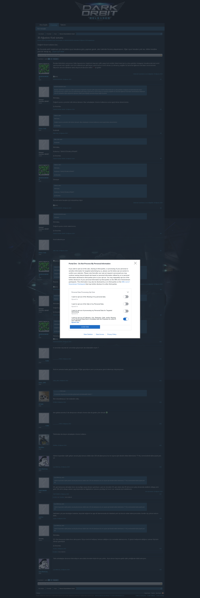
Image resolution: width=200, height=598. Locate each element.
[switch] (126, 296)
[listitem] (100, 292)
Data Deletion (88, 334)
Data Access (100, 334)
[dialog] (100, 299)
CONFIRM (85, 327)
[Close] (136, 264)
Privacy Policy (111, 334)
